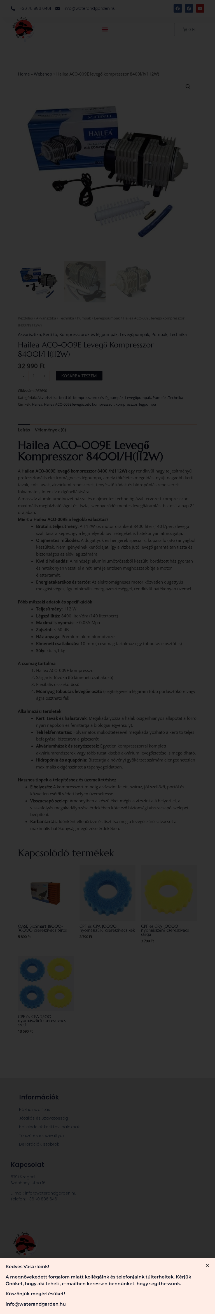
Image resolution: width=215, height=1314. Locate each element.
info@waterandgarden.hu (36, 1304)
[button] (207, 1265)
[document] (107, 657)
